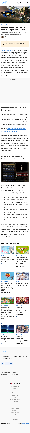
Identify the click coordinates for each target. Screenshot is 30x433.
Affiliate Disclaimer (6, 372)
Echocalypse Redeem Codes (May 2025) (21, 310)
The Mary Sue (15, 410)
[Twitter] (11, 363)
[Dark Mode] (21, 2)
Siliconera (15, 397)
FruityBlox (15, 414)
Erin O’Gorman (19, 343)
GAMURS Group (25, 423)
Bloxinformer (15, 417)
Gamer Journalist (15, 403)
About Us (3, 370)
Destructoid (15, 401)
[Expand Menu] (24, 2)
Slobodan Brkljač (5, 292)
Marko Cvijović (20, 266)
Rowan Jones (4, 262)
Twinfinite (15, 388)
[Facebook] (7, 363)
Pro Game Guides (15, 386)
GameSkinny (15, 406)
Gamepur (15, 390)
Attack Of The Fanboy (15, 393)
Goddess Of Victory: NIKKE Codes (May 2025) (22, 339)
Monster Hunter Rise (7, 50)
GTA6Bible (15, 419)
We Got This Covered (15, 399)
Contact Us (15, 370)
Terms (14, 372)
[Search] (18, 2)
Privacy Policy (15, 374)
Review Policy (4, 374)
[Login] (27, 2)
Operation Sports (15, 408)
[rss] (2, 363)
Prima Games (15, 395)
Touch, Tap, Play (15, 412)
